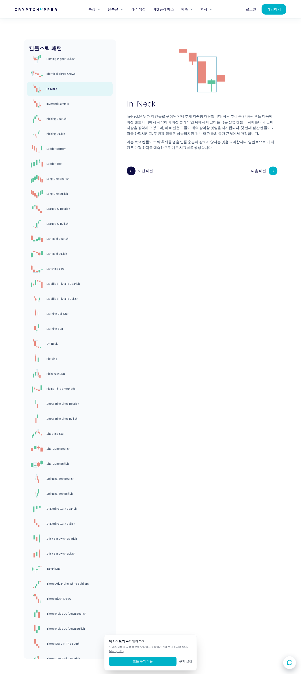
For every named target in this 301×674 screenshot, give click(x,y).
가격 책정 (138, 9)
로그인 (251, 9)
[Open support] (289, 662)
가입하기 (274, 9)
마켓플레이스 (163, 9)
